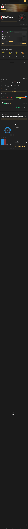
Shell (10, 352)
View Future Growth (14, 285)
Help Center (20, 364)
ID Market (11, 103)
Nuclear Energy (2, 365)
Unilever (10, 353)
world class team (6, 322)
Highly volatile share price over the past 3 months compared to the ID (9, 19)
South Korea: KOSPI (2, 357)
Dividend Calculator (12, 365)
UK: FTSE (1, 351)
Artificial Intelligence (3, 367)
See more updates (14, 91)
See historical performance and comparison (20, 146)
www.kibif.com (19, 115)
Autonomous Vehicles (3, 366)
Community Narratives (21, 354)
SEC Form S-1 (22, 308)
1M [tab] (3, 62)
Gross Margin (16, 141)
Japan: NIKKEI (2, 356)
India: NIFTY (2, 353)
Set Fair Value (25, 43)
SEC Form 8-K (22, 313)
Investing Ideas (20, 353)
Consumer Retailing (4, 4)
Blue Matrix (22, 306)
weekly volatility (23, 107)
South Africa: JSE (2, 355)
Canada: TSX (2, 354)
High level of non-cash (5, 16)
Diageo (10, 354)
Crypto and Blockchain (3, 368)
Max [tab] (24, 62)
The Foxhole (20, 352)
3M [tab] (7, 62)
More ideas (2, 370)
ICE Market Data (22, 307)
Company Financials (7, 10)
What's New (20, 355)
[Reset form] (18, 43)
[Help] (15, 43)
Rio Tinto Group (11, 355)
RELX (10, 356)
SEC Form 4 (22, 309)
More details (14, 13)
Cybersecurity (2, 369)
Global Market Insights (21, 351)
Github (2, 326)
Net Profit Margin (17, 142)
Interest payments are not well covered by (7, 17)
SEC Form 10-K (22, 311)
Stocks (1, 4)
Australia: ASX (2, 352)
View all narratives (14, 45)
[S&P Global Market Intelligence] (3, 343)
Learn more (12, 316)
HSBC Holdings (11, 351)
